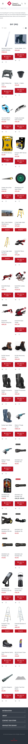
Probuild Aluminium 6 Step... (20, 624)
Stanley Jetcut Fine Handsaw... (6, 188)
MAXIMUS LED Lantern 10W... (18, 590)
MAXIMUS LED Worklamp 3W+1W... (7, 590)
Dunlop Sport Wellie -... (7, 426)
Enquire (7, 230)
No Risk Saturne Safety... (6, 356)
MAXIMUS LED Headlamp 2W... (19, 530)
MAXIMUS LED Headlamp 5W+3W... (7, 530)
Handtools (23, 15)
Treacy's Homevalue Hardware (18, 13)
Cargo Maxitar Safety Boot (7, 653)
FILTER (5, 28)
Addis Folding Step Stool (6, 84)
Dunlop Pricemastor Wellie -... (7, 391)
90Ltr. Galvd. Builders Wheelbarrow (7, 223)
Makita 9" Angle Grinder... (19, 426)
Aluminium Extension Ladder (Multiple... (7, 49)
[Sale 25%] (20, 485)
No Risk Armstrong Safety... (19, 356)
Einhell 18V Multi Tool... (6, 287)
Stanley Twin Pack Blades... (19, 688)
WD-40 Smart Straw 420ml (20, 653)
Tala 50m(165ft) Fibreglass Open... (6, 119)
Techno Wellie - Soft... (20, 48)
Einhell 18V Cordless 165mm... (20, 287)
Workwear (2, 16)
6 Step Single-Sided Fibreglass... (7, 252)
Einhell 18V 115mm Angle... (19, 252)
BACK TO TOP (14, 740)
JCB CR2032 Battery (7, 153)
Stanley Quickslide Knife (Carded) (19, 119)
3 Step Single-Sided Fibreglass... (20, 223)
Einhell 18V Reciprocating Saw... (7, 322)
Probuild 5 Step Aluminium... (6, 624)
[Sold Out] (20, 451)
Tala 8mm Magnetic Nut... (7, 688)
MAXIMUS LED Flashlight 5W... (5, 496)
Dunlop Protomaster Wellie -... (20, 391)
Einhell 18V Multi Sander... (19, 322)
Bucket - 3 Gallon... (19, 83)
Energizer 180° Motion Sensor (20, 154)
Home (2, 8)
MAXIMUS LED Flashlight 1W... (18, 461)
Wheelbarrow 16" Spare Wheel (19, 188)
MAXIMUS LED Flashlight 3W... (5, 555)
